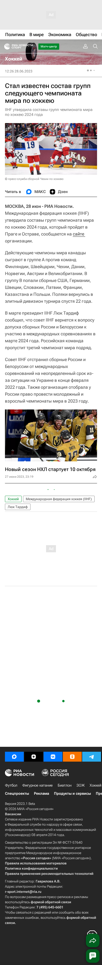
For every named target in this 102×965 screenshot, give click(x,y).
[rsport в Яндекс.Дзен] (33, 757)
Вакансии (13, 814)
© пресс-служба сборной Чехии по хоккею (34, 179)
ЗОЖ (80, 785)
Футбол (11, 785)
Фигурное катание (37, 785)
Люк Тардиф (18, 507)
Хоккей (13, 499)
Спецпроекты (17, 793)
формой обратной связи (51, 902)
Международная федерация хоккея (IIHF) (59, 499)
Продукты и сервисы (72, 793)
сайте (79, 233)
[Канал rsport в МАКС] (14, 757)
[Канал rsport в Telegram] (91, 757)
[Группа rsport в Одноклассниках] (72, 757)
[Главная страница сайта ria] (5, 46)
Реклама (41, 793)
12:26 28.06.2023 (18, 71)
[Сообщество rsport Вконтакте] (53, 757)
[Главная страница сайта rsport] (29, 46)
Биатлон (65, 785)
